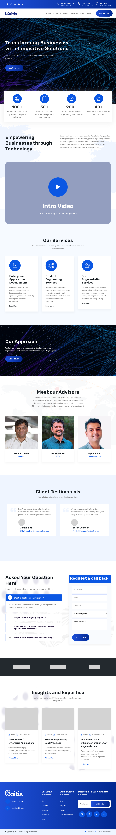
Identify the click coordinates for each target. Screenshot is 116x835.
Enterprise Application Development (18, 279)
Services (74, 13)
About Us (57, 13)
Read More (13, 306)
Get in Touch (14, 359)
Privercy (62, 810)
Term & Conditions (66, 815)
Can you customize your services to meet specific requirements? (34, 627)
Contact (89, 13)
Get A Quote (104, 13)
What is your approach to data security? (33, 638)
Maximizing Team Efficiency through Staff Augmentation (94, 743)
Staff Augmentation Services (91, 279)
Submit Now (81, 637)
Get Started (13, 66)
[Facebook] (7, 4)
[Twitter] (11, 4)
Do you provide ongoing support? (30, 617)
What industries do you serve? (29, 598)
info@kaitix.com (18, 808)
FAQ (61, 801)
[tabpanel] (31, 520)
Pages (65, 13)
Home (48, 13)
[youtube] (19, 4)
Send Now (100, 804)
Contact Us (45, 815)
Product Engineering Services (54, 279)
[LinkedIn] (22, 4)
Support (62, 806)
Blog (82, 13)
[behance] (15, 4)
